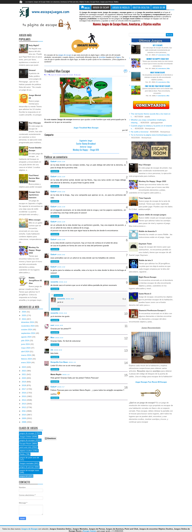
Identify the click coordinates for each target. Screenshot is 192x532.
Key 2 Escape (35, 123)
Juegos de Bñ (158, 7)
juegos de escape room (29, 470)
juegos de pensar (27, 467)
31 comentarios (161, 82)
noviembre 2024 (28, 326)
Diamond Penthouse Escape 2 (152, 310)
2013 (24, 404)
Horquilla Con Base (59, 362)
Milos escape (34, 220)
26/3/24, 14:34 (61, 206)
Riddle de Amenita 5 (147, 231)
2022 (24, 371)
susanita (54, 282)
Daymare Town (145, 244)
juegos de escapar (56, 74)
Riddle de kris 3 (146, 260)
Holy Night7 (34, 45)
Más (168, 55)
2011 (24, 411)
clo (52, 350)
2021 (24, 374)
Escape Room (25, 444)
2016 (24, 393)
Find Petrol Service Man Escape (34, 178)
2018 (24, 385)
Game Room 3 (145, 294)
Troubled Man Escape (57, 71)
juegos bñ (24, 476)
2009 (24, 418)
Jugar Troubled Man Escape (86, 128)
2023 (24, 367)
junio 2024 (25, 344)
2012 (24, 407)
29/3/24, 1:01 (72, 362)
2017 (24, 389)
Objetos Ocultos (141, 7)
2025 (24, 315)
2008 (24, 422)
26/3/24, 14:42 (61, 267)
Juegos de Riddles (121, 7)
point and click (25, 447)
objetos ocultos (26, 451)
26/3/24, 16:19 (63, 282)
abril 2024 (25, 351)
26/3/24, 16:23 (70, 299)
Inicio (87, 8)
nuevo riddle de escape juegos (152, 215)
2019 (24, 382)
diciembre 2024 (27, 322)
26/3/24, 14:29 (61, 176)
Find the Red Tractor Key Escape (157, 86)
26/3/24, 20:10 (59, 337)
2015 (24, 396)
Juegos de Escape (101, 7)
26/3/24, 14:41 (61, 254)
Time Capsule (145, 198)
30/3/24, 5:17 (60, 387)
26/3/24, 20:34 (58, 350)
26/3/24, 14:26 (61, 161)
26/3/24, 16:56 (59, 325)
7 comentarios (161, 95)
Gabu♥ (53, 161)
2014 (24, 400)
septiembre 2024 (28, 333)
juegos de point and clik (29, 458)
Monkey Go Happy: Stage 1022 (35, 250)
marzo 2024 (26, 355)
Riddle (22, 454)
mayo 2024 (26, 348)
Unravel (32, 70)
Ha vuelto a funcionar (140, 132)
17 (125, 71)
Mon (52, 337)
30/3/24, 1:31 (65, 374)
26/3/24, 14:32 (61, 191)
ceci (52, 325)
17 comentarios (161, 55)
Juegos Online (25, 437)
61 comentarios (161, 68)
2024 (24, 319)
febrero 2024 (26, 359)
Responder (54, 171)
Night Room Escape (157, 72)
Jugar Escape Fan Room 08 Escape (151, 382)
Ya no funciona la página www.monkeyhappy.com (151, 135)
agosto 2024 (26, 337)
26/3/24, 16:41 (63, 313)
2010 (24, 415)
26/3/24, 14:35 (61, 222)
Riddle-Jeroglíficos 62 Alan (35, 280)
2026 (24, 312)
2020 (24, 378)
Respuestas (58, 295)
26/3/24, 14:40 (61, 239)
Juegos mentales (27, 463)
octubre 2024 (27, 329)
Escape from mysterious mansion (34, 195)
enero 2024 (26, 362)
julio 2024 (25, 340)
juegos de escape (67, 74)
